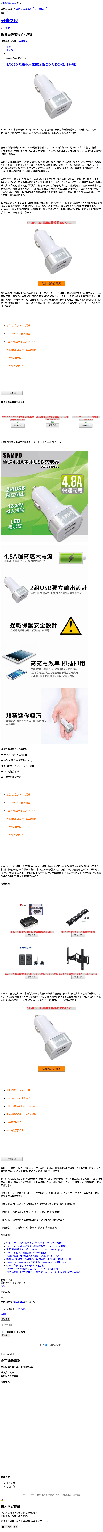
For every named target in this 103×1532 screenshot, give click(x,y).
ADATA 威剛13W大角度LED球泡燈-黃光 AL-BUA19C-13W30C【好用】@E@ (43, 1272)
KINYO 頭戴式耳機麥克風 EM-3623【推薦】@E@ (30, 1253)
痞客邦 (16, 1302)
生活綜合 (23, 41)
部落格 (9, 50)
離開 (15, 1527)
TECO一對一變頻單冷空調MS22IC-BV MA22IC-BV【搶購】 (34, 1243)
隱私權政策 (66, 1495)
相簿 (8, 47)
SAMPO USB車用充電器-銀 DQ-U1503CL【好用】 (42, 64)
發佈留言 (5, 1335)
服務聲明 (76, 1495)
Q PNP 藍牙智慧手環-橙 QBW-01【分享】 (26, 1265)
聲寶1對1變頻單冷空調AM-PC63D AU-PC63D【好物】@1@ (34, 1249)
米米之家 (9, 20)
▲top (3, 1314)
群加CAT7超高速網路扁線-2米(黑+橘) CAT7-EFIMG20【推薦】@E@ (38, 1259)
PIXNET (31, 1495)
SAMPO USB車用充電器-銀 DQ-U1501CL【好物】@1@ (32, 1269)
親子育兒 (22, 1309)
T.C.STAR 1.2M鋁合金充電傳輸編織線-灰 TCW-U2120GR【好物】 (37, 1246)
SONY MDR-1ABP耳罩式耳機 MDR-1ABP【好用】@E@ (33, 1256)
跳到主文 (5, 28)
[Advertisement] (51, 1426)
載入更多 (5, 1319)
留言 (22, 1302)
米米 (3, 1286)
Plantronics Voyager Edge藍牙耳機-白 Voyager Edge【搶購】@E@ (36, 1262)
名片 (8, 53)
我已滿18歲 (6, 1527)
